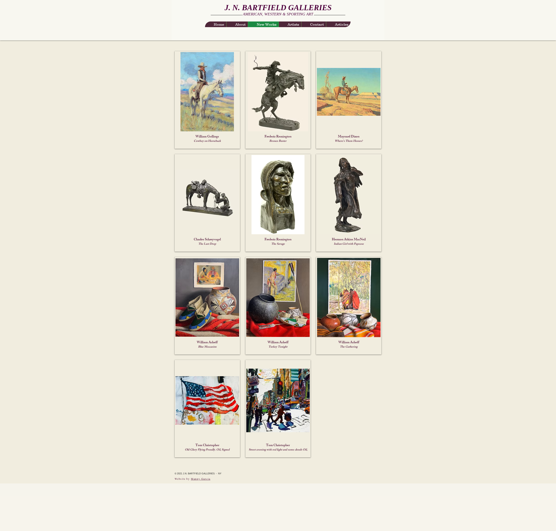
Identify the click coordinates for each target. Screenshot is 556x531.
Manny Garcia (200, 478)
